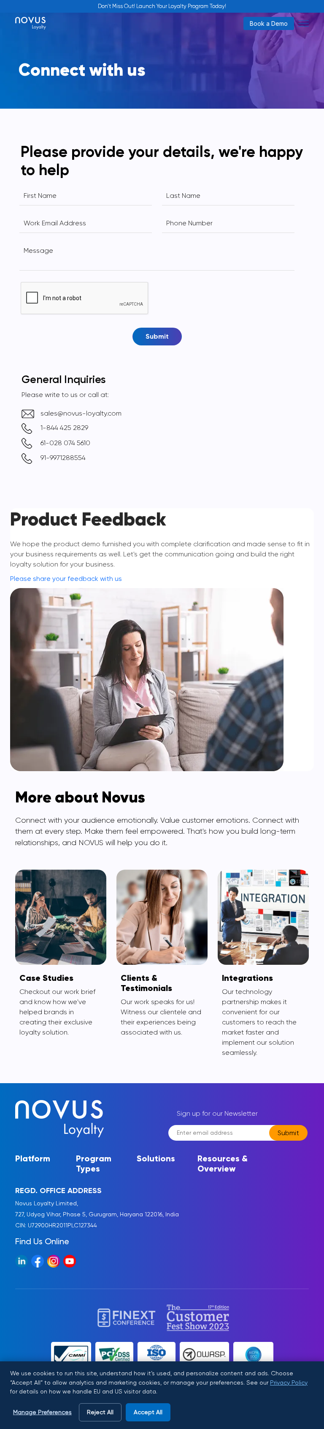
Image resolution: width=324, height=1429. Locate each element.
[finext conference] (126, 1317)
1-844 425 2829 (64, 428)
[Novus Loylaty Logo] (52, 23)
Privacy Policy (289, 1382)
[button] (303, 23)
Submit (157, 336)
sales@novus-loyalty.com (81, 413)
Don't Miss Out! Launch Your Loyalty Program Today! (162, 6)
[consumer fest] (198, 1317)
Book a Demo (269, 23)
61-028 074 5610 (65, 443)
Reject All (100, 1412)
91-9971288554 (63, 458)
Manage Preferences (42, 1412)
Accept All (148, 1412)
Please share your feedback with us (66, 579)
